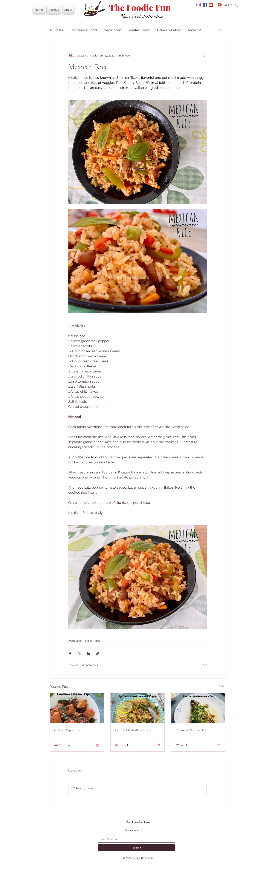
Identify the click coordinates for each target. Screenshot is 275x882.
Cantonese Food (84, 30)
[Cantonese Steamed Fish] (198, 708)
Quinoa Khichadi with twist (133, 730)
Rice (97, 640)
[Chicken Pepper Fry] (77, 708)
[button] (220, 29)
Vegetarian (112, 30)
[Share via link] (97, 653)
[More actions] (204, 55)
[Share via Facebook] (70, 653)
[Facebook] (205, 5)
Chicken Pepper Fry (67, 730)
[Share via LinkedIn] (88, 653)
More (192, 30)
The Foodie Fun (140, 7)
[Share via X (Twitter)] (79, 653)
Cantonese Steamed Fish (191, 730)
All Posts (56, 30)
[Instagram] (198, 5)
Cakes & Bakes (169, 30)
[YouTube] (211, 5)
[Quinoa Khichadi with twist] (138, 708)
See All (221, 685)
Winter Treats (139, 30)
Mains (88, 640)
